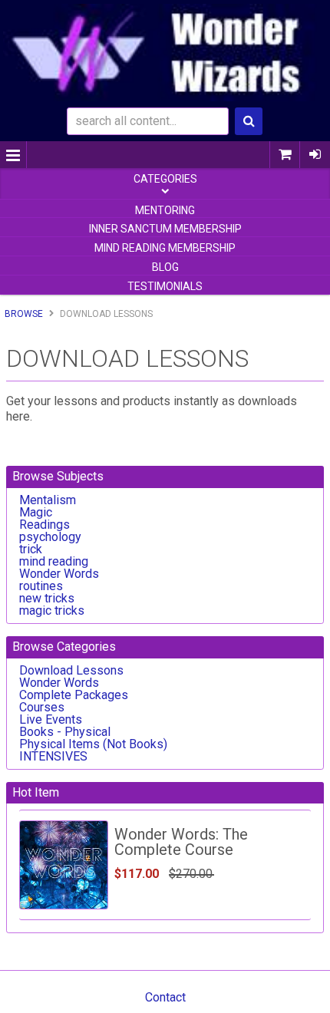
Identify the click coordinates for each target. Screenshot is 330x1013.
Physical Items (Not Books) (93, 744)
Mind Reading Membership (165, 248)
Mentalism (47, 500)
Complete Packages (73, 695)
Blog (165, 267)
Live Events (50, 719)
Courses (41, 707)
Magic (35, 512)
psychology (50, 537)
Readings (44, 524)
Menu (13, 154)
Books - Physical (65, 731)
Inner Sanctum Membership (165, 229)
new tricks (46, 598)
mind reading (53, 561)
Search (248, 121)
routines (41, 586)
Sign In (314, 154)
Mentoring (165, 210)
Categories (165, 179)
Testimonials (165, 286)
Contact (165, 997)
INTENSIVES (53, 756)
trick (30, 549)
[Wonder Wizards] (165, 52)
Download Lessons (71, 670)
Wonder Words (59, 573)
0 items (284, 154)
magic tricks (51, 610)
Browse (24, 314)
